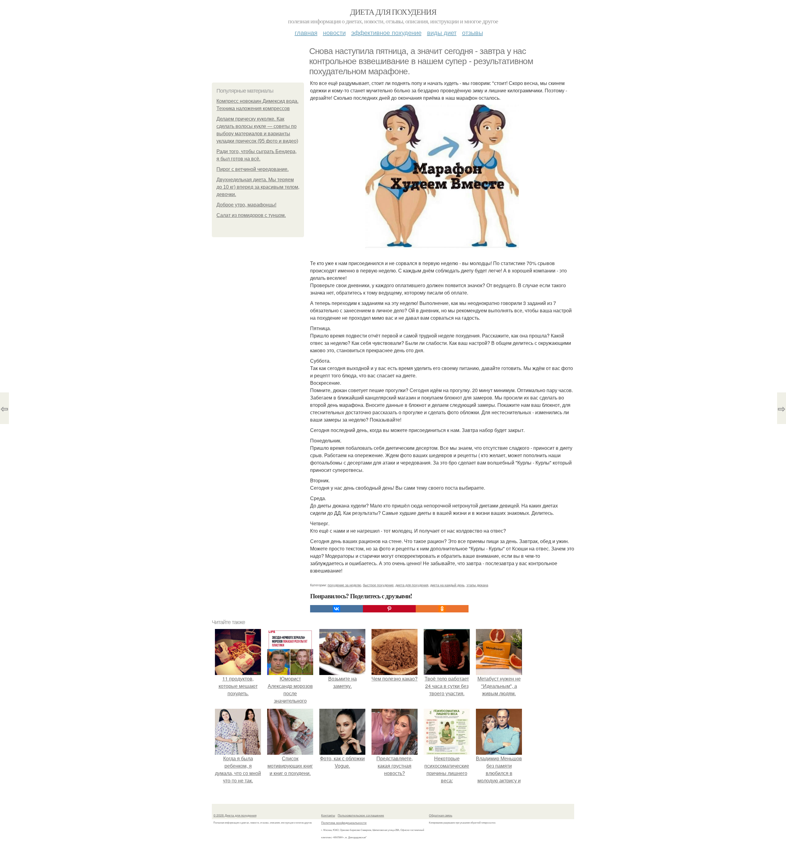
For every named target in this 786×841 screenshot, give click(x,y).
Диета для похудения (393, 11)
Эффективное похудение (386, 32)
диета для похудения (411, 584)
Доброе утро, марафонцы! (246, 204)
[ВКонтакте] (336, 608)
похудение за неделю (344, 584)
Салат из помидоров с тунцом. (251, 215)
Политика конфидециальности (344, 822)
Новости (334, 32)
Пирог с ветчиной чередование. (252, 169)
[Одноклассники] (442, 608)
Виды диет (442, 32)
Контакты (328, 815)
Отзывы (472, 32)
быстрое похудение (378, 584)
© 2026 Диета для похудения (234, 815)
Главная (306, 32)
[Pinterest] (389, 608)
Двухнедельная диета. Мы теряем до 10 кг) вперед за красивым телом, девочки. (257, 187)
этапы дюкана (477, 584)
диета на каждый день (447, 584)
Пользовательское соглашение (361, 815)
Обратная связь (440, 815)
